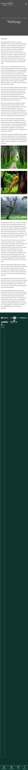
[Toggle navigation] (26, 4)
